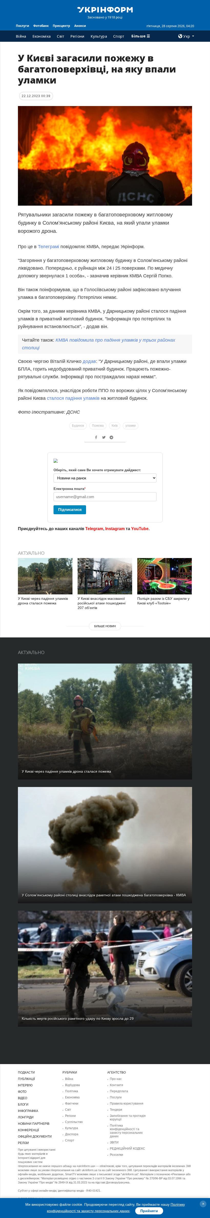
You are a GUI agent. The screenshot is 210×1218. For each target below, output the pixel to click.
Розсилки (116, 1155)
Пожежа (98, 425)
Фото (22, 1092)
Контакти (116, 1085)
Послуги (22, 26)
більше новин (105, 626)
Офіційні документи (35, 1136)
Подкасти (26, 1072)
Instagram (115, 529)
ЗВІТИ (114, 1142)
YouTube (140, 529)
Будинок (78, 425)
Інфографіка (28, 1111)
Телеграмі (49, 246)
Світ (60, 36)
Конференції (28, 1130)
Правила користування (126, 1103)
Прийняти (149, 1211)
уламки (130, 425)
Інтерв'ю (25, 1085)
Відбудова (72, 1085)
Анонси (80, 26)
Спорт (118, 36)
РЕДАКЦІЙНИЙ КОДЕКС (127, 1148)
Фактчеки (71, 1103)
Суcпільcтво (74, 1122)
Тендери (116, 1109)
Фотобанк (41, 26)
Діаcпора (71, 1134)
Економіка (42, 36)
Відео (22, 1098)
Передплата (119, 1091)
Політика (71, 1091)
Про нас (116, 1079)
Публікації (26, 1079)
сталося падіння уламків (73, 398)
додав (89, 361)
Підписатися (70, 509)
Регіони (77, 36)
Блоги (23, 1104)
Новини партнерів (33, 1124)
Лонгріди (26, 1117)
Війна (21, 36)
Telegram (94, 529)
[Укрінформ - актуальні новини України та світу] (105, 9)
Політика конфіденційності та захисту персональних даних (126, 1131)
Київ (115, 425)
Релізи (23, 1143)
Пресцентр (61, 26)
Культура (99, 36)
